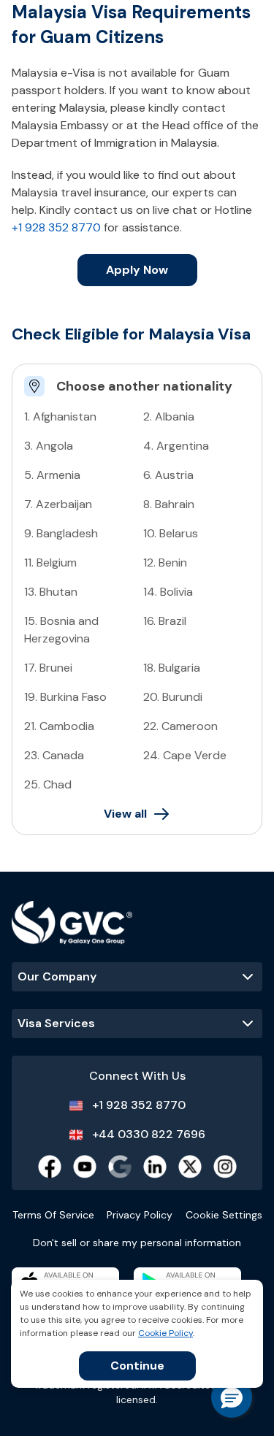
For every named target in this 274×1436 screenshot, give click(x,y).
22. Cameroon (180, 726)
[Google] (120, 1166)
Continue (137, 1365)
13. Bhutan (50, 591)
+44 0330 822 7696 (148, 1134)
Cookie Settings (224, 1214)
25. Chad (48, 784)
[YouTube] (84, 1166)
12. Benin (165, 562)
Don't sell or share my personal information (137, 1242)
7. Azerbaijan (58, 504)
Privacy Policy (139, 1214)
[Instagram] (225, 1166)
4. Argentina (176, 445)
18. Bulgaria (171, 667)
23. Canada (54, 755)
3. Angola (48, 445)
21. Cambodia (59, 726)
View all (125, 813)
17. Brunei (48, 667)
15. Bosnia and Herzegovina (61, 629)
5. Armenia (52, 475)
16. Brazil (164, 621)
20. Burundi (172, 696)
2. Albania (168, 416)
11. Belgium (50, 562)
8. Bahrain (168, 504)
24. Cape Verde (185, 755)
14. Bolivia (168, 591)
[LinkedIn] (155, 1166)
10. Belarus (170, 533)
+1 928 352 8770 (56, 227)
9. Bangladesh (61, 533)
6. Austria (168, 475)
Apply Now (137, 269)
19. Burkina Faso (65, 696)
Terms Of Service (53, 1214)
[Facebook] (49, 1166)
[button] (231, 1397)
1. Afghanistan (60, 416)
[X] (190, 1166)
